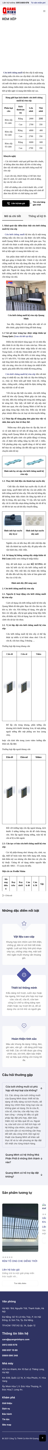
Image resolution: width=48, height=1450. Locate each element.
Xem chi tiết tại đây (23, 336)
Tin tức (5, 1419)
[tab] (12, 216)
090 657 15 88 (10, 1350)
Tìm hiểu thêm (20, 1283)
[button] (24, 1088)
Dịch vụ (6, 1408)
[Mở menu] (44, 11)
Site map (6, 1424)
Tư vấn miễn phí (38, 2)
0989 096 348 (10, 1355)
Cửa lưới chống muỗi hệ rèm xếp (20, 374)
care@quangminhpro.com (15, 1339)
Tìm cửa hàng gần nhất (39, 203)
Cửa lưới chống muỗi (12, 72)
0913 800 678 (22, 2)
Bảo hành (7, 1414)
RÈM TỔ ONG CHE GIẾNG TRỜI (19, 1261)
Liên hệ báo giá (18, 203)
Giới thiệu (7, 1403)
